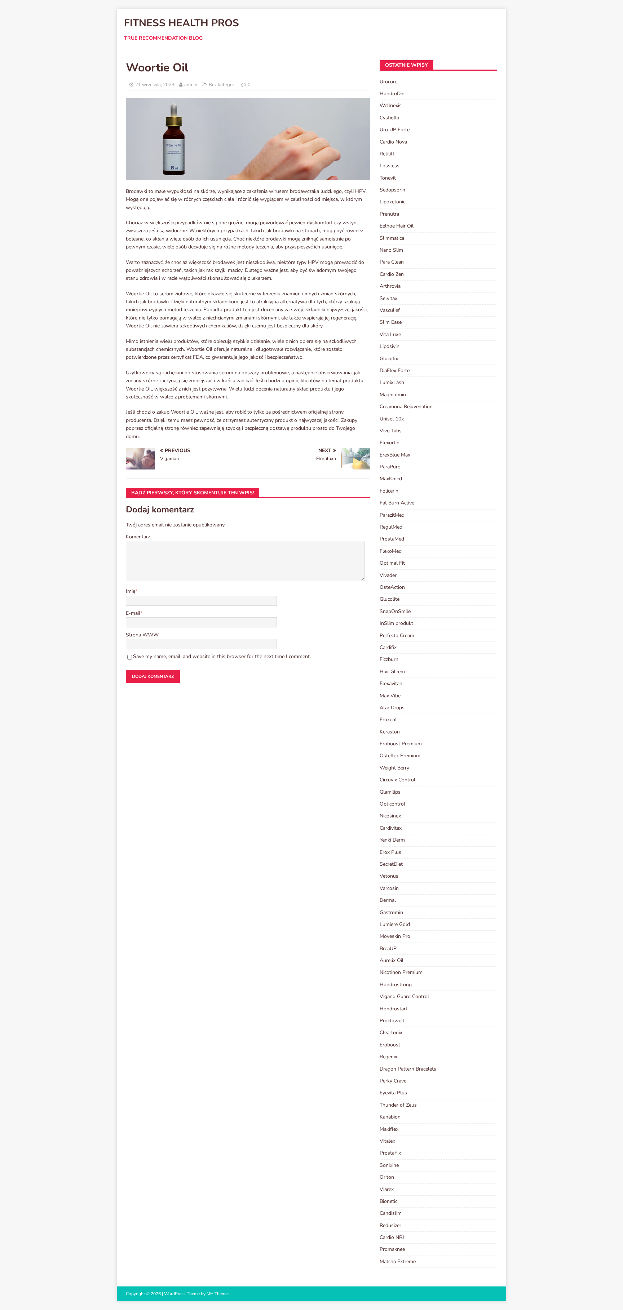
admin (190, 84)
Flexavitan (391, 683)
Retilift (387, 153)
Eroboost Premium (401, 743)
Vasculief (390, 310)
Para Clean (392, 262)
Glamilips (390, 792)
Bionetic (388, 1201)
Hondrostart (393, 1008)
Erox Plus (390, 852)
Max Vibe (390, 695)
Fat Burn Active (397, 502)
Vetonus (389, 876)
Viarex (387, 1189)
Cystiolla (389, 117)
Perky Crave (393, 1080)
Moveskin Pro (395, 936)
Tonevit (388, 178)
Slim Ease (391, 322)
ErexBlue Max (395, 454)
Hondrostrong (396, 984)
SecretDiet (391, 864)
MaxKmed (391, 478)
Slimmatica (392, 238)
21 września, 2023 (154, 84)
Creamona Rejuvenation (406, 406)
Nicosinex (390, 815)
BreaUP (388, 948)
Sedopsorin (392, 189)
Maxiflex (389, 1129)
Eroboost (390, 1044)
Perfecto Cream (397, 635)
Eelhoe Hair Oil (397, 225)
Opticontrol (392, 803)
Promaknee (392, 1249)
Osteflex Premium (400, 755)
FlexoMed (391, 551)
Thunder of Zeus (398, 1105)
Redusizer (390, 1225)
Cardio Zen (392, 274)
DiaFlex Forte (395, 370)
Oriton (387, 1177)
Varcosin (389, 888)
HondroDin (392, 93)
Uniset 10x (392, 418)
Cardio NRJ (392, 1237)
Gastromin (391, 912)
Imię (130, 591)
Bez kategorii (223, 84)
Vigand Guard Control (404, 996)
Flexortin (389, 442)
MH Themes (218, 1294)
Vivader (388, 575)
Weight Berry (394, 767)
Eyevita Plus (393, 1092)
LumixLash (392, 382)
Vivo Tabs (391, 430)
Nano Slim (391, 250)
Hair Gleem (392, 671)
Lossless (389, 165)
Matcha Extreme (398, 1261)
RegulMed (391, 527)
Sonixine (389, 1165)
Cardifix (388, 647)
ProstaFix (390, 1153)
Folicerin (389, 491)
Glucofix (389, 358)
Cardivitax (391, 828)
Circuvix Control (397, 779)
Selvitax (388, 298)
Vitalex (387, 1141)
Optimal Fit (392, 563)
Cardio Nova (393, 141)
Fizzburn (389, 659)
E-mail (133, 613)
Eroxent (388, 719)
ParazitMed (392, 515)
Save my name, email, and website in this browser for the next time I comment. (222, 656)
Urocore (388, 81)
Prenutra (389, 214)
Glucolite (389, 599)
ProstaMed (392, 538)
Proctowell (392, 1020)
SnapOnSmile (395, 611)
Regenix (388, 1056)
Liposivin (389, 346)
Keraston (390, 731)
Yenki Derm (392, 840)
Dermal (388, 900)
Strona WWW (142, 634)
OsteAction (392, 587)
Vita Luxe (390, 334)
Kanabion (390, 1116)
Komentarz (138, 536)
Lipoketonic (392, 201)
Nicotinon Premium (401, 972)
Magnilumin (393, 394)
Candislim (391, 1213)
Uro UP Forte (395, 129)
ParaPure (390, 466)
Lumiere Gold (395, 924)
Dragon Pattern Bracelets (408, 1069)
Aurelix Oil (391, 960)
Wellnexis (391, 105)
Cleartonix (391, 1032)
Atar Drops (392, 707)
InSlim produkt (396, 623)
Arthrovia (390, 286)
